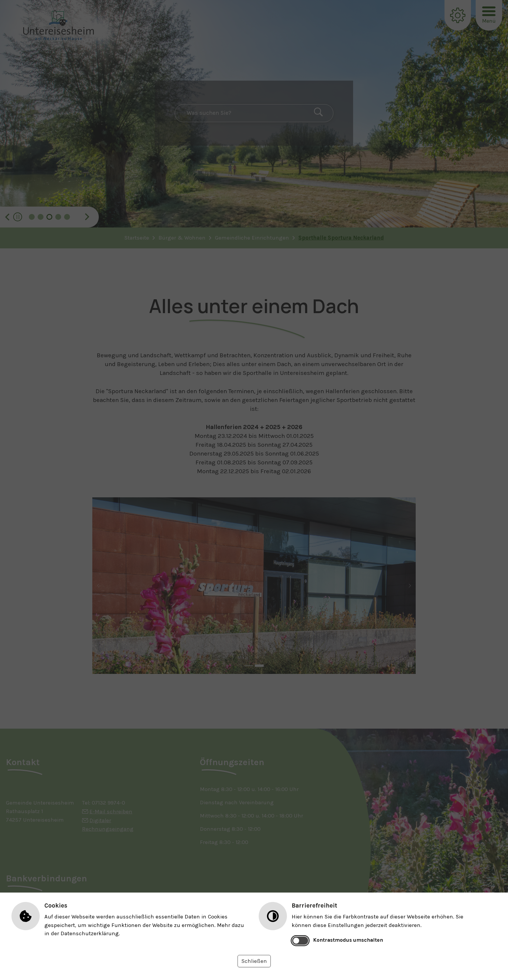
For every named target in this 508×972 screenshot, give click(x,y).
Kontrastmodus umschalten (348, 940)
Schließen (254, 961)
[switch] (300, 940)
